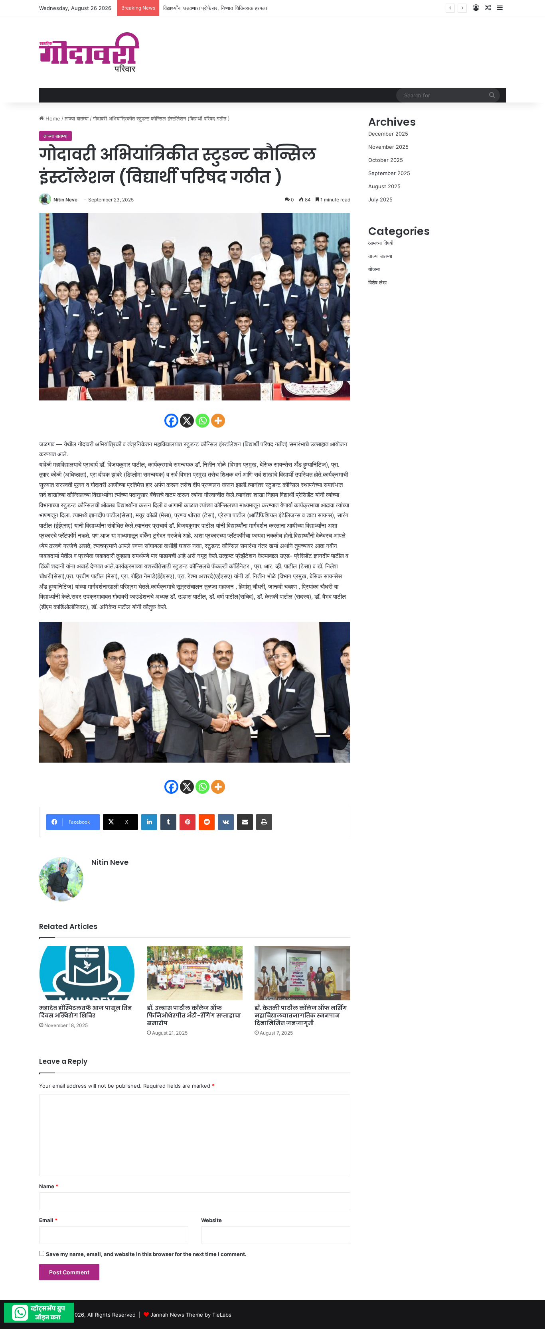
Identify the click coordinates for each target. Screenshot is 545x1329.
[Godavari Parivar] (89, 52)
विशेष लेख (377, 282)
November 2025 (388, 147)
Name (48, 1186)
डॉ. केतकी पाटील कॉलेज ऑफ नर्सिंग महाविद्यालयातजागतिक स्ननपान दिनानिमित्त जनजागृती (301, 1015)
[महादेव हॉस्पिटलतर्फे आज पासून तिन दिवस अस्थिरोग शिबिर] (87, 973)
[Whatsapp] (202, 421)
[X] (187, 421)
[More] (218, 421)
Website (211, 1220)
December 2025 (388, 133)
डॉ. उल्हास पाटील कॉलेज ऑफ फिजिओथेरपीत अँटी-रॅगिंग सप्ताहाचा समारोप (194, 1015)
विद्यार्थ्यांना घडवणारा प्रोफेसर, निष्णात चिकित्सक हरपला (215, 8)
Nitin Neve (65, 200)
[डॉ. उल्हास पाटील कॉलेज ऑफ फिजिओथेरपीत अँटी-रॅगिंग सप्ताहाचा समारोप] (195, 973)
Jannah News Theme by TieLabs (190, 1314)
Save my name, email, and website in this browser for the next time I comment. (146, 1254)
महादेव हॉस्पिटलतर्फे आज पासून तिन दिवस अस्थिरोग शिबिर (85, 1011)
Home (52, 118)
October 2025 (385, 160)
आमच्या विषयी (380, 243)
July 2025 (380, 199)
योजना (374, 269)
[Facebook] (171, 421)
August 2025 (384, 186)
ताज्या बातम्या (77, 118)
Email (48, 1220)
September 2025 (389, 173)
